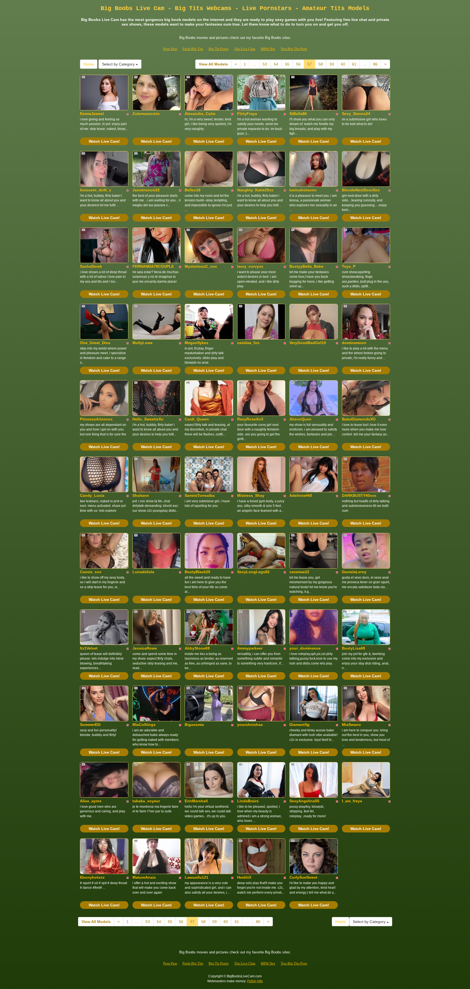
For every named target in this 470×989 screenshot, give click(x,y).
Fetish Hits (255, 981)
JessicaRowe (144, 648)
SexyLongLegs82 (253, 572)
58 (321, 64)
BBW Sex (268, 49)
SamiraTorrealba (200, 495)
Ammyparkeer (249, 648)
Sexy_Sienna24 (356, 113)
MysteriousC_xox (201, 266)
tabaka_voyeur (146, 801)
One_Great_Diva (95, 343)
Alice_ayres (90, 801)
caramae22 (299, 572)
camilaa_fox (248, 343)
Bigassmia (194, 724)
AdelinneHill (300, 495)
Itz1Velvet (89, 648)
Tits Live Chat (244, 49)
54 (276, 64)
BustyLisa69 (353, 648)
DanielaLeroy (354, 572)
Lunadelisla (143, 572)
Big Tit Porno (219, 49)
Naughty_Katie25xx (255, 190)
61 (354, 64)
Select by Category (119, 64)
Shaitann (140, 495)
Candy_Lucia (92, 495)
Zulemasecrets (146, 113)
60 (343, 64)
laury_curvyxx (250, 266)
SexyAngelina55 (304, 801)
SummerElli (90, 724)
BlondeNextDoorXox (361, 190)
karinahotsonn (303, 190)
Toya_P (348, 266)
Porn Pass (170, 49)
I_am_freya (352, 801)
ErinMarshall (196, 801)
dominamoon (354, 343)
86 (375, 64)
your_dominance (305, 648)
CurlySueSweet (303, 877)
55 (287, 64)
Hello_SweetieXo (147, 419)
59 (332, 64)
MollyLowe (142, 343)
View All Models (213, 64)
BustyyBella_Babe (306, 266)
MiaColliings (144, 724)
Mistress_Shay (250, 495)
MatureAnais (144, 877)
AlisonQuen (300, 419)
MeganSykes (196, 343)
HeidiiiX (244, 877)
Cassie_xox (90, 572)
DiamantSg (299, 724)
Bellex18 (192, 190)
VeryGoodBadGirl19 (307, 343)
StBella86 (298, 113)
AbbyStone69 (197, 648)
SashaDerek (91, 266)
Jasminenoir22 (146, 190)
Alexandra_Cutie (200, 113)
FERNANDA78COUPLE (153, 266)
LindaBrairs (248, 801)
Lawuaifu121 (196, 877)
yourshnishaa (250, 724)
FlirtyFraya (247, 113)
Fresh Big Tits (193, 49)
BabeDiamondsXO (359, 419)
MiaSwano (351, 724)
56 (298, 64)
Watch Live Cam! (104, 141)
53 (265, 64)
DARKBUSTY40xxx (359, 495)
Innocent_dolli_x (95, 190)
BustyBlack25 (197, 572)
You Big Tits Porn (294, 49)
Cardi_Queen (197, 419)
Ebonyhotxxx (92, 877)
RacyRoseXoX (250, 419)
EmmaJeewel (92, 113)
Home (89, 64)
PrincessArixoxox (96, 419)
